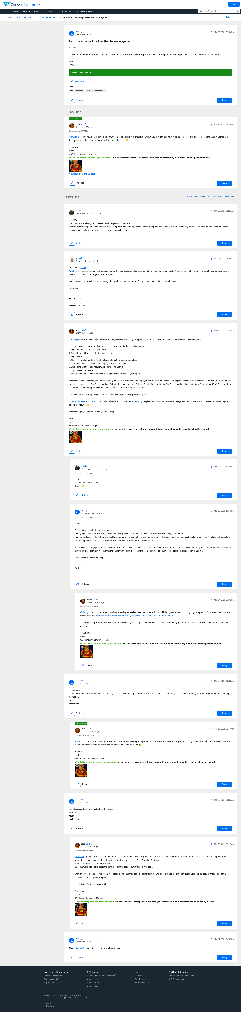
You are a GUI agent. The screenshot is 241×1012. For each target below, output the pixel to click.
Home (8, 17)
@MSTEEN (74, 137)
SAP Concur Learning (178, 979)
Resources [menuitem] (64, 11)
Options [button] (228, 17)
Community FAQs (51, 979)
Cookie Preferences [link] (102, 998)
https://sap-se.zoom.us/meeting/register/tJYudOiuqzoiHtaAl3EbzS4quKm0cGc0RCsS (137, 616)
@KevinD (80, 948)
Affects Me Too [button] (77, 81)
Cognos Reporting (76, 90)
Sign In (234, 4)
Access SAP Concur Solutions (100, 976)
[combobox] (219, 11)
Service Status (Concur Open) (182, 976)
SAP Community (142, 983)
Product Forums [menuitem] (31, 11)
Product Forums (24, 17)
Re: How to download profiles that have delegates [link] (85, 17)
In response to (78, 131)
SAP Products (141, 979)
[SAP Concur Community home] (13, 4)
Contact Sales (93, 986)
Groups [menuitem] (49, 11)
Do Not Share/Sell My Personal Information (79, 998)
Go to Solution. (84, 73)
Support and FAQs (52, 983)
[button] (211, 32)
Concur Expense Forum (47, 17)
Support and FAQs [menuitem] (84, 11)
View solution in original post (82, 174)
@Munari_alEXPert (77, 401)
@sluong (83, 268)
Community (32, 4)
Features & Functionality (95, 90)
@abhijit (73, 271)
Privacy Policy (48, 998)
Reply (224, 100)
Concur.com (92, 979)
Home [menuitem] (15, 11)
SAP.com (139, 976)
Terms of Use (59, 998)
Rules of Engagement (53, 976)
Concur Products (94, 983)
